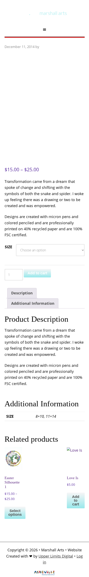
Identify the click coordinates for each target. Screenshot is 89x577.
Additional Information (32, 303)
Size (8, 246)
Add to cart (37, 273)
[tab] (22, 293)
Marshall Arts (53, 13)
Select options (15, 513)
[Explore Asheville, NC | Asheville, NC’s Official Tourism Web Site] (44, 573)
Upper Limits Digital (55, 556)
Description (22, 292)
